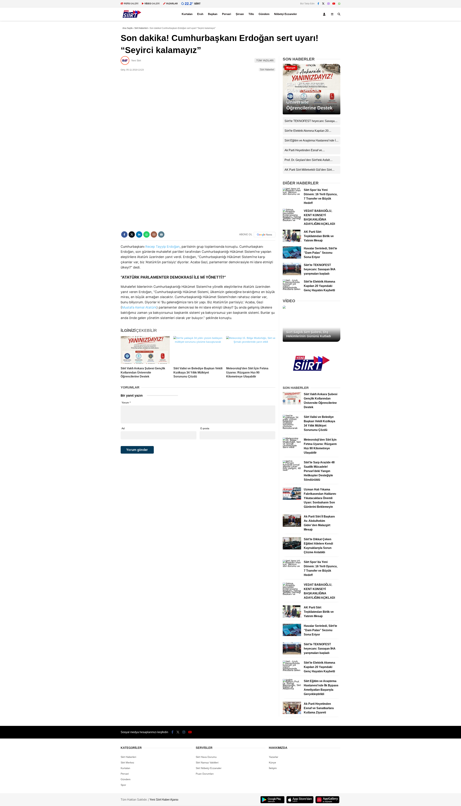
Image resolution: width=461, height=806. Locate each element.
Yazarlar (273, 756)
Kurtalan (187, 14)
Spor (123, 784)
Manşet (290, 67)
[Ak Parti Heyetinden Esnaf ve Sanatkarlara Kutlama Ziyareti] (292, 713)
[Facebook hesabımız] (318, 3)
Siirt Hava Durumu (206, 756)
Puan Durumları (205, 773)
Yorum (126, 402)
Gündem (264, 14)
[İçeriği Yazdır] (161, 234)
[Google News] (264, 234)
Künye (272, 762)
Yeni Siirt (136, 60)
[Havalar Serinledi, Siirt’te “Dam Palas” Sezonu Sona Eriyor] (292, 257)
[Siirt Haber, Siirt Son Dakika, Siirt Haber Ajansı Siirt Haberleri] (132, 19)
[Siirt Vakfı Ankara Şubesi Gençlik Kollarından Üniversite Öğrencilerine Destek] (145, 350)
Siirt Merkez (127, 762)
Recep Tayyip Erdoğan (162, 246)
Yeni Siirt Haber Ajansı (163, 799)
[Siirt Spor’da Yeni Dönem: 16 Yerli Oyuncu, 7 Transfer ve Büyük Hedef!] (292, 194)
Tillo (251, 14)
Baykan (212, 14)
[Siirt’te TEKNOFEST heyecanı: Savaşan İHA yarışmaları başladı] (292, 274)
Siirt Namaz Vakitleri (207, 762)
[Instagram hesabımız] (328, 3)
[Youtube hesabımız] (333, 3)
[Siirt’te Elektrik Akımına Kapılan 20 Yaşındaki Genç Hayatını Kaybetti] (292, 289)
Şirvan (240, 14)
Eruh (200, 14)
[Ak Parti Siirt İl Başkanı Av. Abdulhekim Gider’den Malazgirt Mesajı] (292, 525)
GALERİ (131, 3)
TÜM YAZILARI (265, 60)
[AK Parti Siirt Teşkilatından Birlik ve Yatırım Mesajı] (292, 241)
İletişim (273, 768)
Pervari (226, 14)
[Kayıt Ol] (325, 14)
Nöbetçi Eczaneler (285, 14)
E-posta (204, 428)
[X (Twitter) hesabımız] (323, 3)
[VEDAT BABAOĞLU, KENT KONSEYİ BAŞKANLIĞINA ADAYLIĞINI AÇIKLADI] (292, 220)
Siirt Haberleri (267, 69)
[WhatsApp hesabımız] (339, 3)
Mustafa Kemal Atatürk (139, 307)
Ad (123, 428)
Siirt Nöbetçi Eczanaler (208, 768)
